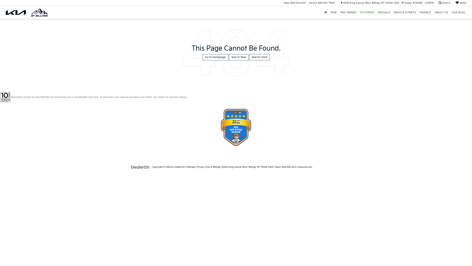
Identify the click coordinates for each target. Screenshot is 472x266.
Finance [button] (425, 12)
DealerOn (180, 167)
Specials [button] (384, 12)
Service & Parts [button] (405, 12)
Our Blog (458, 12)
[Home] (326, 12)
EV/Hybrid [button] (367, 12)
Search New (238, 57)
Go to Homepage (215, 57)
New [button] (334, 12)
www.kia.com (305, 167)
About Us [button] (441, 12)
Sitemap (190, 167)
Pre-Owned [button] (348, 12)
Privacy (201, 167)
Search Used (259, 57)
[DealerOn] (140, 166)
